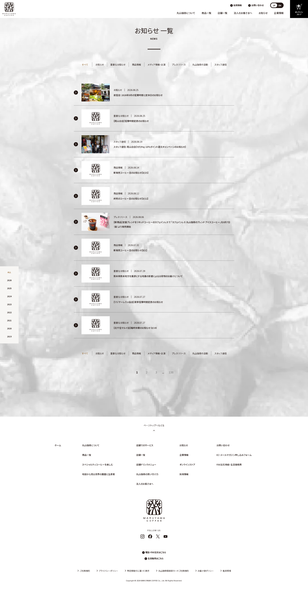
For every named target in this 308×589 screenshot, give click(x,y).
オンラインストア (187, 464)
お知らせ (263, 13)
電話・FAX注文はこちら (155, 552)
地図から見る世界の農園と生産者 (98, 474)
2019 (9, 336)
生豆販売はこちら (155, 558)
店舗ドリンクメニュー (146, 464)
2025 (9, 288)
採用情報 (237, 5)
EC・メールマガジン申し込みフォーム (234, 454)
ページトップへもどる (154, 425)
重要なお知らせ (117, 64)
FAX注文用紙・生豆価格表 (229, 464)
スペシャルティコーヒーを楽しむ (97, 464)
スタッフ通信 (220, 64)
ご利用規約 (85, 570)
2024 (9, 296)
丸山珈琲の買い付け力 (147, 474)
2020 (9, 328)
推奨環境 (227, 570)
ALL (9, 272)
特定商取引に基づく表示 (138, 570)
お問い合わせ (257, 5)
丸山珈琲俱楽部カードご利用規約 (173, 570)
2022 (9, 312)
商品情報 (136, 64)
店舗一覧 (222, 13)
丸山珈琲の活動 (200, 64)
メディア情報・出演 (156, 64)
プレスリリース (179, 64)
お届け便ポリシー (206, 570)
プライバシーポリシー (108, 570)
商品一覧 (206, 13)
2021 (9, 320)
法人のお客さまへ (243, 13)
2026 (9, 280)
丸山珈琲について (186, 13)
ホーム (58, 445)
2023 (9, 304)
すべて (85, 64)
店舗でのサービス (144, 445)
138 (171, 372)
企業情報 (279, 13)
